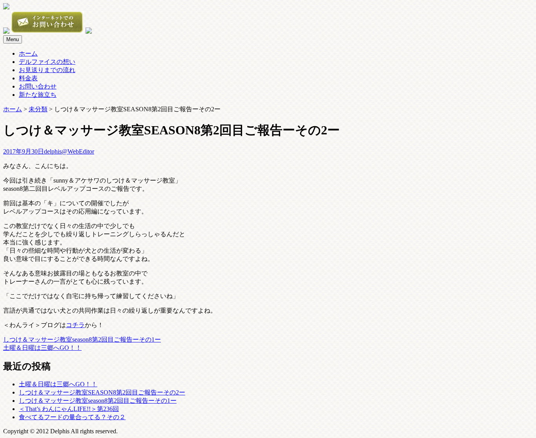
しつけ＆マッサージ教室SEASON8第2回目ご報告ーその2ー (102, 392)
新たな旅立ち (38, 94)
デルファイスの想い (47, 61)
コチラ (75, 325)
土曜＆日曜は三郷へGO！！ (42, 347)
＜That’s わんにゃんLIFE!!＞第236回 (69, 408)
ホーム (28, 53)
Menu (12, 39)
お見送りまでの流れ (47, 70)
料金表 (28, 78)
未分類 (38, 109)
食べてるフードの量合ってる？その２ (72, 417)
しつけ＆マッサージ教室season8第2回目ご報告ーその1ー (82, 339)
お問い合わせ (38, 86)
